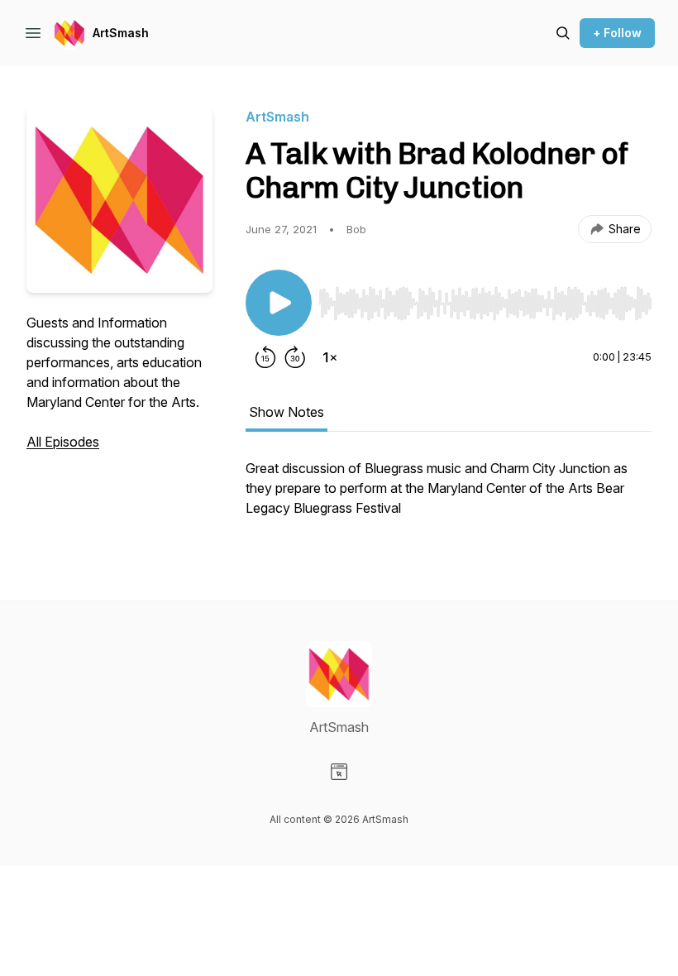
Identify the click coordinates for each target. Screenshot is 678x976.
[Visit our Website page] (339, 771)
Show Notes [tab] (286, 412)
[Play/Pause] (279, 303)
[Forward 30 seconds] (295, 357)
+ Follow (617, 33)
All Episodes (62, 441)
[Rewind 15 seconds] (265, 357)
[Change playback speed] (329, 357)
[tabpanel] (449, 496)
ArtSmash (121, 33)
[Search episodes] (563, 33)
